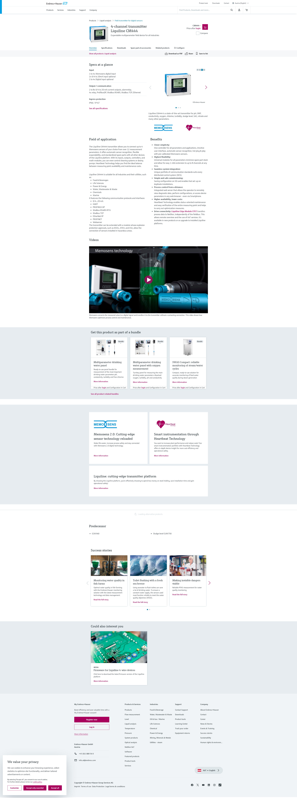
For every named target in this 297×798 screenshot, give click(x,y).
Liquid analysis (105, 20)
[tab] (94, 48)
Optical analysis (131, 742)
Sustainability (205, 738)
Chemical (153, 728)
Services (128, 765)
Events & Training (207, 728)
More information (101, 381)
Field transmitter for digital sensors (129, 20)
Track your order (181, 728)
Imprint (77, 786)
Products (92, 20)
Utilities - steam (156, 742)
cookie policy (37, 782)
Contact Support (181, 710)
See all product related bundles (105, 394)
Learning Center (181, 724)
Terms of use (86, 786)
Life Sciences (155, 724)
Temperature (130, 728)
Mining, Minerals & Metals (160, 738)
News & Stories (206, 724)
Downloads (216, 3)
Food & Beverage (156, 710)
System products (131, 738)
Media (96, 667)
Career (202, 719)
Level (127, 719)
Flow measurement (132, 714)
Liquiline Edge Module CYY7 (184, 211)
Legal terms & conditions (115, 786)
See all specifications (98, 108)
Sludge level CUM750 (162, 533)
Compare (204, 33)
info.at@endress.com (87, 760)
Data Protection (98, 786)
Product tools (203, 3)
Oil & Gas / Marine (157, 719)
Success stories (206, 733)
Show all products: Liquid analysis (102, 53)
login (198, 28)
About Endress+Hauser (209, 710)
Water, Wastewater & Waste (161, 714)
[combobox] (242, 3)
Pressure (128, 733)
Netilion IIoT (129, 747)
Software (128, 751)
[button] (91, 719)
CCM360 (95, 533)
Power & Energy (156, 733)
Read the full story (101, 599)
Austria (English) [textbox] (240, 3)
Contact (226, 3)
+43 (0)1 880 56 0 (86, 753)
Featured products (132, 756)
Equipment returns (182, 733)
